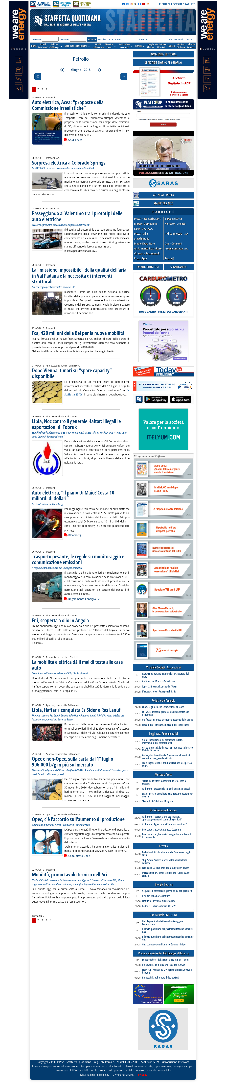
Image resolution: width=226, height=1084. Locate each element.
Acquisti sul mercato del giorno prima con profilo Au (167, 890)
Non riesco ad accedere (109, 39)
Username (36, 39)
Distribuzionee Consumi (124, 46)
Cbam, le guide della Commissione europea (163, 707)
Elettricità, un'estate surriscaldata (158, 901)
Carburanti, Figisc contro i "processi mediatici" (164, 824)
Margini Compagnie (146, 223)
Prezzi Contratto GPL (176, 248)
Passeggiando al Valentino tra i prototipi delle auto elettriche (77, 216)
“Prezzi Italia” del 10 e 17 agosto (157, 801)
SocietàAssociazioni (43, 46)
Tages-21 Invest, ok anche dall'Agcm (159, 686)
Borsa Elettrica (173, 219)
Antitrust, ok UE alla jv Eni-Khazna (158, 681)
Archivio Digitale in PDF (178, 85)
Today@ (169, 258)
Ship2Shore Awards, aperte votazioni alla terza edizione (164, 861)
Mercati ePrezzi (109, 46)
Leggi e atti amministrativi (76, 45)
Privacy (142, 1075)
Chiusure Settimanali (146, 253)
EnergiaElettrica (150, 46)
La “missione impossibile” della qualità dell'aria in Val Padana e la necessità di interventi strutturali (79, 275)
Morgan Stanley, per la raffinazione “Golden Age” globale (166, 874)
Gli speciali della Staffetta (149, 456)
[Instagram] (131, 4)
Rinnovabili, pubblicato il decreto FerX (160, 977)
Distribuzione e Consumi (163, 810)
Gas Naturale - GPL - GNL (163, 915)
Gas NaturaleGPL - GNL (160, 46)
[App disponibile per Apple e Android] (163, 399)
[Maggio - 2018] (62, 70)
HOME (34, 45)
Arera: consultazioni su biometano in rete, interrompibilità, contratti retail (162, 741)
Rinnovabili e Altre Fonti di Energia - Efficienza (163, 953)
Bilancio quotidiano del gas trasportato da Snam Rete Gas (168, 930)
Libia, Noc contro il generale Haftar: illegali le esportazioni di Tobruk (76, 424)
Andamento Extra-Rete (148, 248)
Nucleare (171, 45)
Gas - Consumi (173, 243)
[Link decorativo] (149, 82)
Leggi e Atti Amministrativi (163, 734)
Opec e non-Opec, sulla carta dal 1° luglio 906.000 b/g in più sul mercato (72, 761)
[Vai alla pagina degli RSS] (148, 4)
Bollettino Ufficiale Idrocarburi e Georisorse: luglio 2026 (166, 854)
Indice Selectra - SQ (176, 233)
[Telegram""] (127, 4)
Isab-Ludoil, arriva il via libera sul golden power (165, 867)
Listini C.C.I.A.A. (143, 228)
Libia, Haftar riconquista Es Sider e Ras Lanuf (76, 709)
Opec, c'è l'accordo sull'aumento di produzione (78, 819)
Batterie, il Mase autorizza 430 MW (159, 906)
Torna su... (38, 916)
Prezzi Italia (141, 233)
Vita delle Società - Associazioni (163, 667)
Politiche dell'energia (163, 700)
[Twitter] (135, 4)
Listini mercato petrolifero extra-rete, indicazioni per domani (167, 795)
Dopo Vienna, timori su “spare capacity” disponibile (72, 373)
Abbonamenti (176, 39)
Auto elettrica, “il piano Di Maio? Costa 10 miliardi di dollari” (73, 495)
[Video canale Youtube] (143, 4)
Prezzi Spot (140, 258)
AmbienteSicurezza (190, 46)
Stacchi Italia (141, 238)
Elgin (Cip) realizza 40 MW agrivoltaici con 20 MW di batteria (167, 971)
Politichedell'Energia (54, 46)
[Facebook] (139, 4)
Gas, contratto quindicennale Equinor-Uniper (164, 944)
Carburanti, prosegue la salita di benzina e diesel (166, 788)
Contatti (190, 39)
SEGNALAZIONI (178, 267)
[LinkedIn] (123, 4)
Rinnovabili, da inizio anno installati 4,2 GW (163, 964)
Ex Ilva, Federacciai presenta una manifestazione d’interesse (165, 713)
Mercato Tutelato (175, 223)
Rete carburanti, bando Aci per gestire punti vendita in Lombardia (167, 836)
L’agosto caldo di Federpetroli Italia (159, 691)
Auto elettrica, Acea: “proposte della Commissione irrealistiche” (68, 105)
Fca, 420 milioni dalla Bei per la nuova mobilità (78, 332)
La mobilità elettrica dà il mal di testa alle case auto (77, 664)
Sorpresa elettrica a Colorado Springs (68, 162)
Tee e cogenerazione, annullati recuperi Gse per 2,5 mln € (167, 764)
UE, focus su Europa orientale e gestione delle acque (167, 719)
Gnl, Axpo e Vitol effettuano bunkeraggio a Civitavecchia (162, 923)
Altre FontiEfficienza (181, 46)
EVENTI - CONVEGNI (148, 267)
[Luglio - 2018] (99, 70)
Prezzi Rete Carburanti (147, 219)
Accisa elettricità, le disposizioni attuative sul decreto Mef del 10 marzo (167, 749)
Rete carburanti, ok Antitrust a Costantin (161, 829)
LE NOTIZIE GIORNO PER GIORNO (163, 62)
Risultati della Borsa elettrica (156, 896)
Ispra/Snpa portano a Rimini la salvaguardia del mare (165, 675)
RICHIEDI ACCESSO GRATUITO (177, 4)
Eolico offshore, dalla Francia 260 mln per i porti (165, 959)
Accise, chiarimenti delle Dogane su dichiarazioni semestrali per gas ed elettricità (166, 757)
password (65, 39)
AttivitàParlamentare (98, 46)
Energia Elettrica (164, 884)
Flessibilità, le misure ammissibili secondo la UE (165, 724)
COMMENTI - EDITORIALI (163, 54)
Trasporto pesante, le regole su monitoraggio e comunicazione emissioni (78, 559)
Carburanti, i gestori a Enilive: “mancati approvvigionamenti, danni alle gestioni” (162, 818)
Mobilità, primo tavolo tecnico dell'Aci (69, 874)
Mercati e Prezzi (163, 775)
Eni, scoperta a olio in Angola (60, 620)
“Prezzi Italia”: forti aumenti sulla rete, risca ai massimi (164, 782)
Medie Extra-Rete (144, 243)
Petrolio (138, 45)
